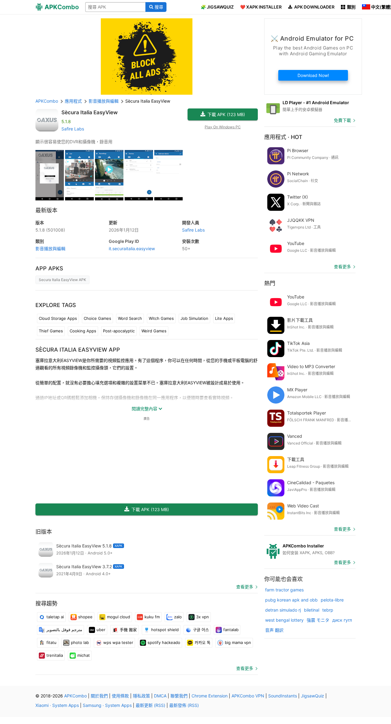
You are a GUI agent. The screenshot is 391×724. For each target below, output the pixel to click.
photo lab (80, 642)
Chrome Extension (210, 695)
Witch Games (161, 318)
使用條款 (120, 695)
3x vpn (202, 616)
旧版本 (43, 531)
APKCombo (46, 101)
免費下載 (342, 120)
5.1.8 (50, 229)
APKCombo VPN (248, 695)
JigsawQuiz (312, 695)
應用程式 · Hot (283, 137)
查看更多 (244, 586)
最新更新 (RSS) (150, 705)
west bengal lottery (284, 620)
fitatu (51, 642)
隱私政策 (141, 695)
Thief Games (51, 330)
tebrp (327, 609)
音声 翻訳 (274, 630)
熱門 (269, 283)
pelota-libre (332, 599)
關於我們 (99, 695)
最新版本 (46, 210)
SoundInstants (282, 695)
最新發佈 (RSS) (184, 705)
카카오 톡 (202, 642)
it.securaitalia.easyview (132, 248)
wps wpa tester (118, 642)
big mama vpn (238, 642)
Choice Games (97, 318)
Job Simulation (194, 318)
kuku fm (152, 616)
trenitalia (54, 655)
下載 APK (226, 114)
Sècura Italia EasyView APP (77, 349)
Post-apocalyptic (119, 330)
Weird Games (153, 330)
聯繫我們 (179, 695)
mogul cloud (118, 616)
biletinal (311, 609)
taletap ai (55, 616)
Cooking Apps (83, 330)
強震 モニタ (318, 620)
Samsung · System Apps (107, 705)
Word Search (130, 318)
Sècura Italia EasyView (89, 112)
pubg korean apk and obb (291, 599)
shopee (85, 616)
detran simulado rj (283, 609)
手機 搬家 (128, 629)
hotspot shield (165, 629)
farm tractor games (284, 589)
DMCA (160, 695)
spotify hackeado (164, 642)
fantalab (231, 629)
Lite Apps (224, 318)
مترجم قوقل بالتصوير (64, 629)
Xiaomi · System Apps (57, 705)
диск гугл (342, 620)
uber (101, 629)
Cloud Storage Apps (58, 318)
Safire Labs (72, 128)
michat (83, 655)
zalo (178, 616)
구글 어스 (201, 629)
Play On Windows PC (223, 127)
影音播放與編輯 (50, 248)
